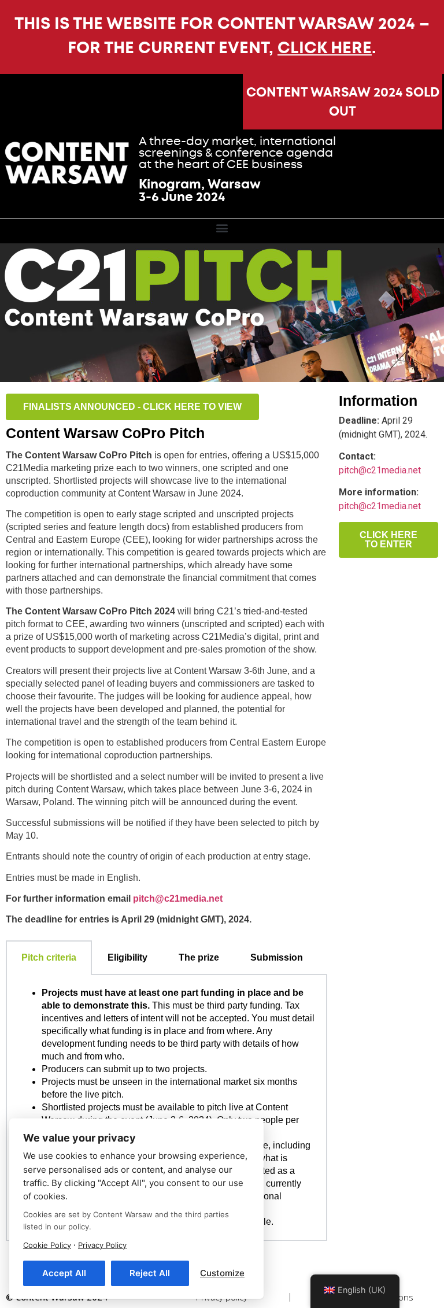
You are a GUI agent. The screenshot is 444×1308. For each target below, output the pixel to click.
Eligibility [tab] (127, 957)
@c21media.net (178, 898)
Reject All (150, 1273)
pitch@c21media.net (380, 470)
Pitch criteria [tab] (48, 957)
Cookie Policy (47, 1245)
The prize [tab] (199, 957)
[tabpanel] (166, 1108)
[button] (222, 228)
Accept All (64, 1273)
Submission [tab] (276, 957)
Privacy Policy (102, 1245)
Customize (222, 1273)
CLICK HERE (325, 47)
